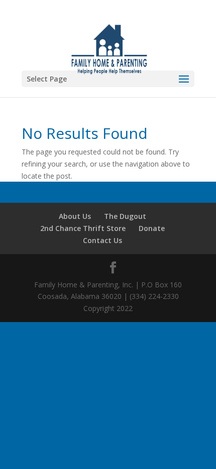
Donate (152, 228)
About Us (75, 216)
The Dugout (125, 216)
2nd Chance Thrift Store (83, 228)
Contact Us (102, 240)
